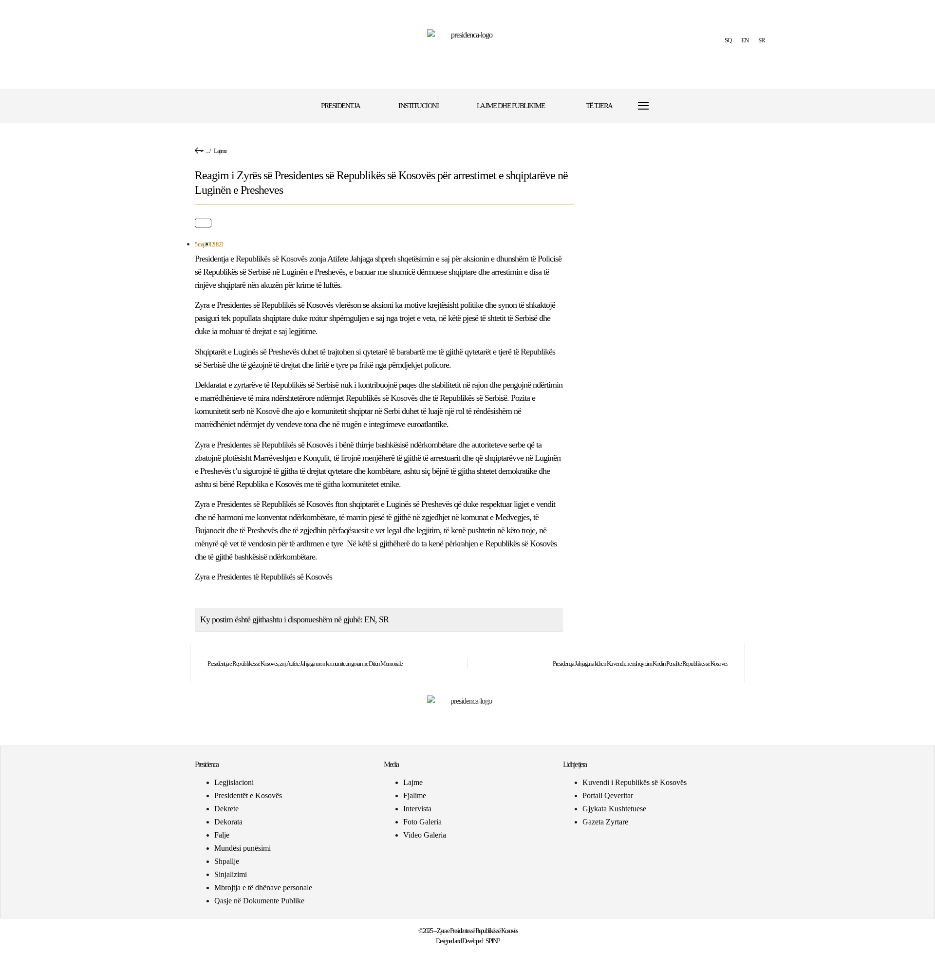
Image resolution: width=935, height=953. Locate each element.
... (207, 150)
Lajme (220, 150)
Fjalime (414, 795)
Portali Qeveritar (607, 795)
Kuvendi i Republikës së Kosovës (634, 782)
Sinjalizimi (230, 874)
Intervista (417, 808)
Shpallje (226, 861)
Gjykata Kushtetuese (614, 808)
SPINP (493, 941)
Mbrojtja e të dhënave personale (263, 887)
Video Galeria (424, 835)
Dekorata (228, 822)
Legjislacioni (234, 782)
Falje (221, 835)
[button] (673, 106)
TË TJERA (599, 106)
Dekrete (226, 808)
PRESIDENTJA (340, 106)
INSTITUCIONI (418, 106)
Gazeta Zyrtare (605, 822)
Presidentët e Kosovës (248, 795)
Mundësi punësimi (242, 848)
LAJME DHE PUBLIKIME (511, 106)
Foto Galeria (422, 822)
